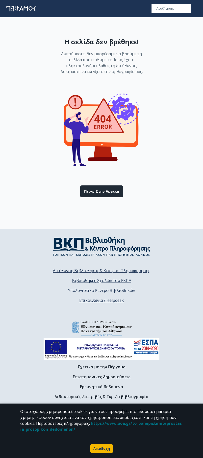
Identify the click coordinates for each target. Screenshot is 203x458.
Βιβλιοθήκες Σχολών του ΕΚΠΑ (101, 280)
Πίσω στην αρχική (101, 191)
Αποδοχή (101, 448)
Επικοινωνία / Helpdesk (101, 300)
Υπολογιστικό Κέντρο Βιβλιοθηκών (101, 290)
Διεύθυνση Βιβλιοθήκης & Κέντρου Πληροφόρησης (101, 270)
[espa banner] (101, 349)
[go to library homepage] (101, 246)
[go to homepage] (21, 8)
